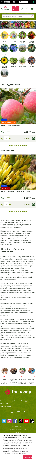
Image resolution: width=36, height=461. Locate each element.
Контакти (18, 432)
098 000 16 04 (9, 2)
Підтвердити (28, 457)
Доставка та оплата (18, 426)
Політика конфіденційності (18, 429)
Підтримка (23, 2)
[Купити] (18, 106)
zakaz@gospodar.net (6, 406)
